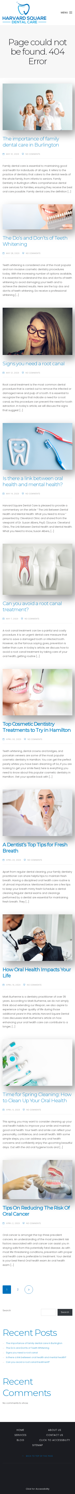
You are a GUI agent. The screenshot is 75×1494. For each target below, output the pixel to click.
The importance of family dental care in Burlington (31, 142)
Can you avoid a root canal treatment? (28, 1362)
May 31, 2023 (12, 154)
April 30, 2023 (13, 739)
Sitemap (37, 1445)
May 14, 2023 (12, 493)
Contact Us (54, 1435)
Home (20, 1430)
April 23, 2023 (13, 860)
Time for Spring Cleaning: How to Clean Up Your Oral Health (37, 1097)
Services (20, 1435)
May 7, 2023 (12, 618)
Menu (65, 12)
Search (7, 1310)
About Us (54, 1430)
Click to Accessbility (54, 1440)
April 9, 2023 (13, 1110)
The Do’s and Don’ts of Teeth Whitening (27, 1347)
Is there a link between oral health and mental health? (33, 481)
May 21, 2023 (12, 373)
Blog (20, 1440)
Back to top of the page (39, 1456)
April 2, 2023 (13, 1223)
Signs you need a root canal (34, 363)
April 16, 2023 (13, 985)
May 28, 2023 (13, 253)
